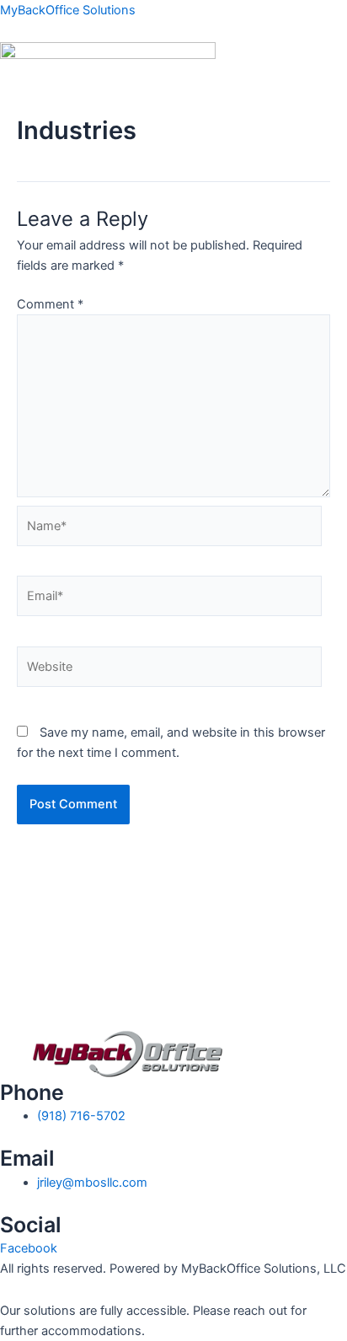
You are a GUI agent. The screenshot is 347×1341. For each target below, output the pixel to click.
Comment (50, 304)
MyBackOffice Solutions (68, 10)
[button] (173, 106)
